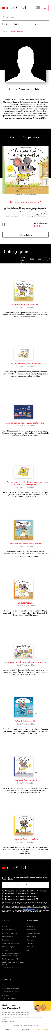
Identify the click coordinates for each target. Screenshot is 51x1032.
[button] (43, 259)
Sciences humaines (34, 933)
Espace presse (7, 940)
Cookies (5, 950)
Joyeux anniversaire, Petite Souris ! (25, 543)
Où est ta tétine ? (25, 603)
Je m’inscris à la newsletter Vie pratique (21, 896)
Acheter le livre (25, 235)
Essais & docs (32, 930)
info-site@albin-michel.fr (29, 909)
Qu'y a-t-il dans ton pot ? (25, 780)
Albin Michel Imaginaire (10, 968)
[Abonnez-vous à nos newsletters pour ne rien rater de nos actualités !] (37, 7)
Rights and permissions (11, 943)
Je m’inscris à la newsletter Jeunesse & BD (22, 899)
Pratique (30, 940)
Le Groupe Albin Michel (11, 959)
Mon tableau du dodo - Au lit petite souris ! (25, 423)
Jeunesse (30, 943)
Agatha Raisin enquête (10, 988)
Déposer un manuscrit (10, 933)
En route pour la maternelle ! (25, 202)
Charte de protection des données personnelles (11, 955)
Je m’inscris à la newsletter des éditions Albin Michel (26, 891)
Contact (5, 926)
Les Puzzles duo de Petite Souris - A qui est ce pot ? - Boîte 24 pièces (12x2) (25, 483)
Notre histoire (7, 930)
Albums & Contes (29, 195)
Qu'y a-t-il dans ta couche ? (25, 839)
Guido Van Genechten (25, 307)
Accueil (4, 31)
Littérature (31, 926)
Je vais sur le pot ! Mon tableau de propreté (25, 662)
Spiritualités (31, 937)
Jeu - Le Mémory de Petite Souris (25, 363)
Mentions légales (8, 947)
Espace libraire (7, 937)
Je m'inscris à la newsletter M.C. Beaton (21, 893)
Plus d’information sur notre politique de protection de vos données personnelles (25, 911)
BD (28, 950)
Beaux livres (31, 947)
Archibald (5, 995)
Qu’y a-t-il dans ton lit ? (26, 721)
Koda (4, 985)
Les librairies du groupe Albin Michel (13, 963)
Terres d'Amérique (9, 998)
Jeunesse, (18, 195)
